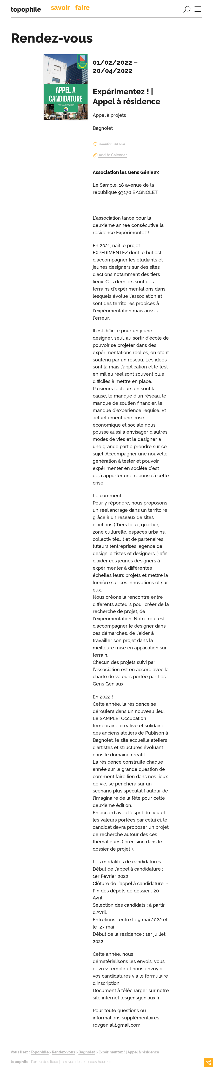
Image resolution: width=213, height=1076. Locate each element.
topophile (26, 9)
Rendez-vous (63, 1052)
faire (82, 7)
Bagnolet (86, 1052)
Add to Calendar (113, 155)
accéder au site (112, 144)
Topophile (40, 1052)
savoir (60, 7)
